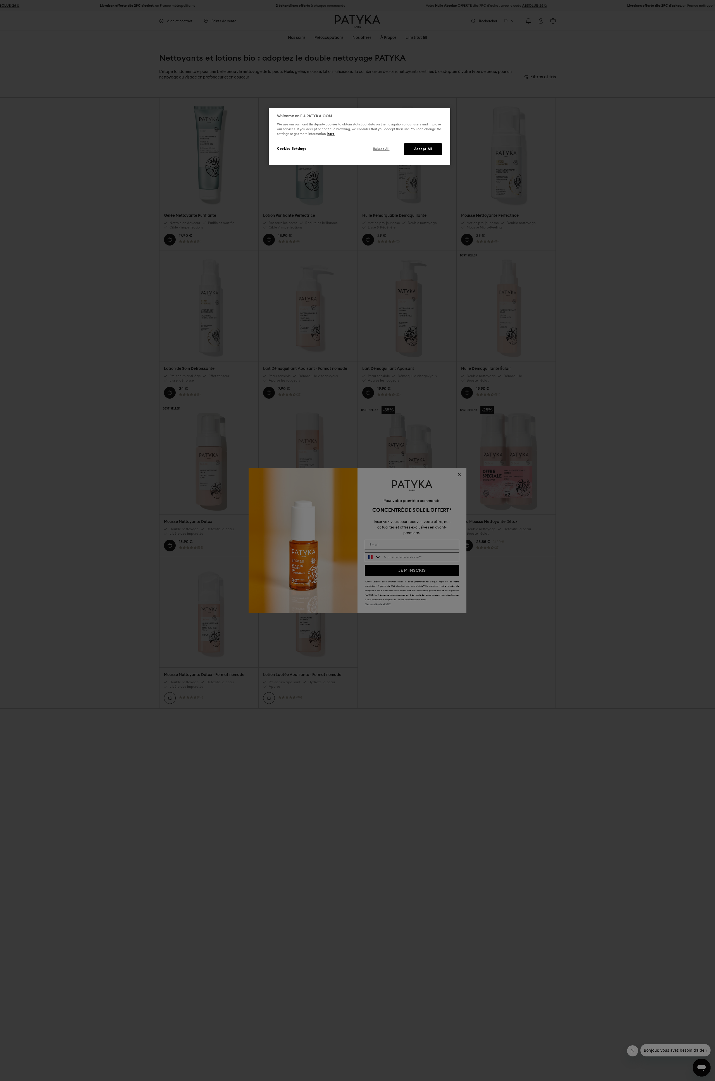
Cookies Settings (291, 148)
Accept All (423, 149)
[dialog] (359, 136)
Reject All (381, 149)
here (331, 133)
